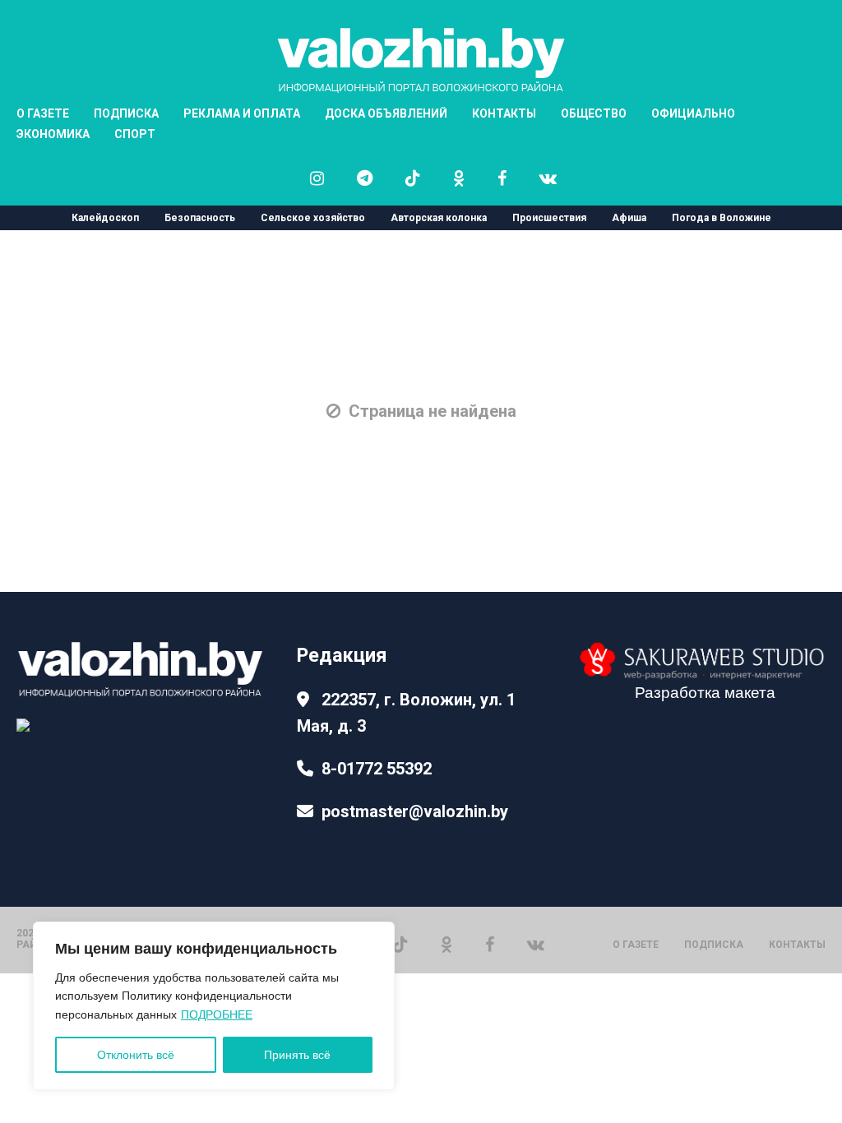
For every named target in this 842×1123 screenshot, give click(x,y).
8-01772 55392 (377, 769)
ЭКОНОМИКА (53, 134)
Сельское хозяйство (313, 218)
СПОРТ (134, 134)
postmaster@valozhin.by (415, 811)
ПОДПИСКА (713, 944)
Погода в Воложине (721, 218)
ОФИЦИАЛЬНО (693, 113)
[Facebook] (489, 943)
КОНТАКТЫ (504, 113)
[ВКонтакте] (535, 943)
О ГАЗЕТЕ (636, 944)
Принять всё (297, 1054)
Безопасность (199, 218)
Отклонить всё (135, 1054)
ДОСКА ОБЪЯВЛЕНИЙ (386, 113)
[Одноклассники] (446, 943)
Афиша (629, 218)
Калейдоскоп (105, 218)
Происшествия (549, 218)
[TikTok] (400, 943)
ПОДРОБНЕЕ (216, 1014)
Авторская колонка (439, 218)
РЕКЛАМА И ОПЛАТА (241, 113)
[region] (214, 1006)
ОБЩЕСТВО (594, 113)
